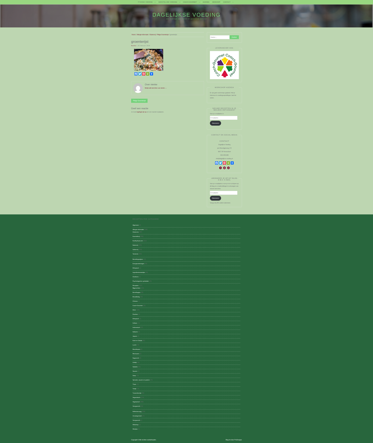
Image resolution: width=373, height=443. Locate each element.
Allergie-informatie (138, 229)
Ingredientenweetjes (139, 272)
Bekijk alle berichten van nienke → (156, 88)
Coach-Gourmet (190, 2)
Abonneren (215, 123)
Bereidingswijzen (138, 259)
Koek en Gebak (137, 340)
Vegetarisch (136, 402)
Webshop (216, 2)
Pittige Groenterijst (139, 101)
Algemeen (136, 225)
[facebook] (220, 168)
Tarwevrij (135, 254)
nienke (133, 45)
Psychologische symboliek (141, 281)
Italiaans (135, 332)
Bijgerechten (136, 288)
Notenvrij (135, 245)
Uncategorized (137, 416)
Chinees (135, 301)
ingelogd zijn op (141, 112)
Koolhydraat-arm (138, 241)
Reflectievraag (137, 411)
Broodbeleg (136, 297)
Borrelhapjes (136, 292)
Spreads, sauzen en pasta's (141, 380)
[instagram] (228, 168)
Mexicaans (136, 353)
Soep (134, 375)
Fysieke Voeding (145, 2)
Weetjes (135, 429)
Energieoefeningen (138, 263)
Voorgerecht (136, 406)
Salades (135, 367)
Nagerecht (136, 358)
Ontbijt (135, 362)
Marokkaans (136, 349)
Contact (227, 2)
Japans (135, 336)
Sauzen (135, 371)
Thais (134, 384)
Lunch (134, 345)
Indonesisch (136, 327)
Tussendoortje (137, 393)
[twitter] (224, 168)
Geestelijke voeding (168, 2)
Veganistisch (136, 397)
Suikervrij (135, 249)
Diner (134, 310)
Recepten (136, 285)
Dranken (135, 314)
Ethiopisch (136, 268)
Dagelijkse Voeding (186, 15)
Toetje (134, 388)
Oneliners (136, 277)
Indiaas (135, 323)
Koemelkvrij (136, 236)
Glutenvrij (135, 232)
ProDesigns (238, 440)
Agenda (206, 2)
